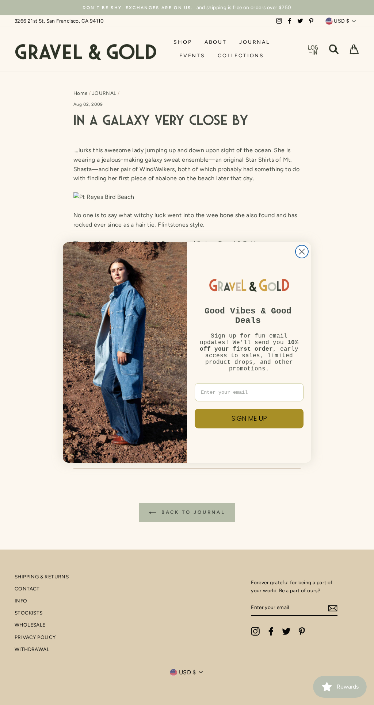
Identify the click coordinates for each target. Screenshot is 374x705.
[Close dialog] (301, 251)
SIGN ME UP (249, 418)
